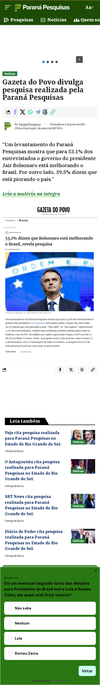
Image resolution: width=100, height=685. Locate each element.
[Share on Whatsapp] (30, 112)
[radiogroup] (50, 631)
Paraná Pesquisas (30, 124)
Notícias (9, 74)
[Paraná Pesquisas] (42, 7)
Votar (87, 670)
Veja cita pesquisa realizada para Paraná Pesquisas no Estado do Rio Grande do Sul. (33, 438)
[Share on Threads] (45, 112)
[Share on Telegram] (37, 112)
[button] (9, 7)
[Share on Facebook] (15, 112)
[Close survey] (96, 571)
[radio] (10, 608)
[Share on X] (22, 112)
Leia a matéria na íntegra (31, 193)
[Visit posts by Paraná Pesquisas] (7, 126)
